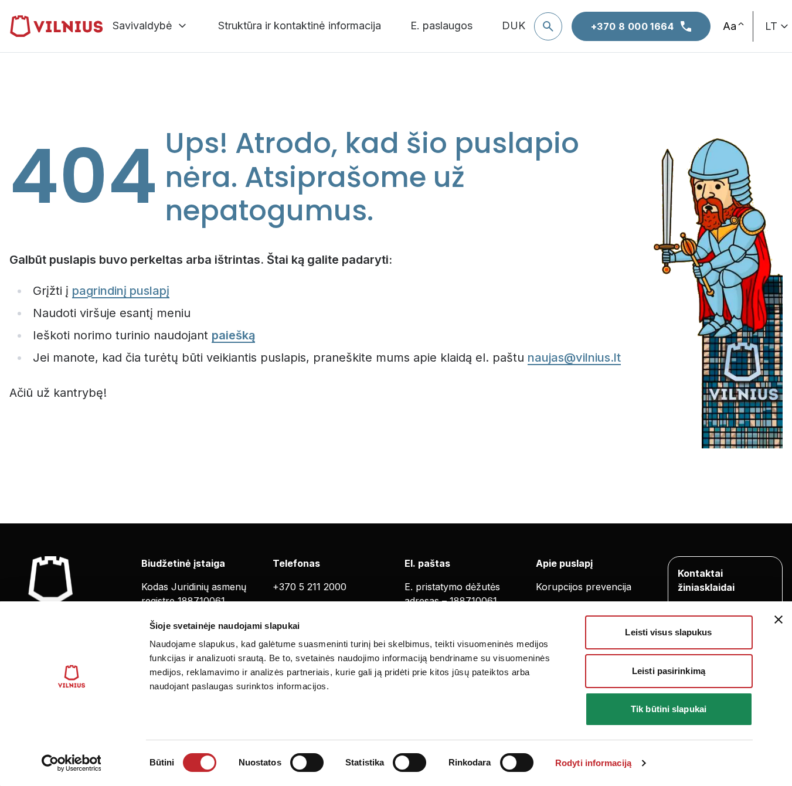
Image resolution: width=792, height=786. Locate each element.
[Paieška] (548, 26)
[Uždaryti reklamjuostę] (778, 619)
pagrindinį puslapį (120, 291)
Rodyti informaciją (593, 763)
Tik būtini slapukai (668, 709)
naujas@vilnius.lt (574, 358)
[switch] (307, 762)
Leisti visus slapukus (668, 632)
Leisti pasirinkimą (668, 671)
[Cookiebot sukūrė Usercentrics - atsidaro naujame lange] (71, 763)
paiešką (233, 335)
